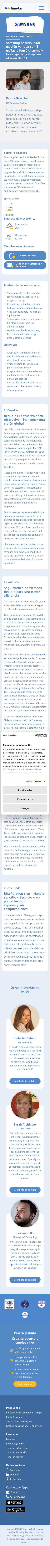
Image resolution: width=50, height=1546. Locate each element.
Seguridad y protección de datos (27, 1535)
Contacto (15, 1492)
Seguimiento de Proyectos (20, 1421)
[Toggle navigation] (41, 8)
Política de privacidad (23, 1532)
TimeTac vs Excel (15, 1456)
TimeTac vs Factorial (16, 1448)
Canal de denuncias (16, 1538)
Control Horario (14, 1417)
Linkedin (14, 1474)
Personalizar (23, 799)
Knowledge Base (15, 1443)
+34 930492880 (17, 1496)
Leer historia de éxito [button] (25, 1081)
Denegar (25, 808)
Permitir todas (25, 790)
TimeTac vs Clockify (16, 1452)
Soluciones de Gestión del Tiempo (24, 1412)
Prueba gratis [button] (25, 1384)
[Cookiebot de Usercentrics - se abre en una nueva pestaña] (35, 735)
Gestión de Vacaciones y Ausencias (24, 1425)
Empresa (10, 1439)
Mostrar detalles (34, 781)
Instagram (15, 1479)
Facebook (15, 1470)
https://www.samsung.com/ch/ (23, 190)
